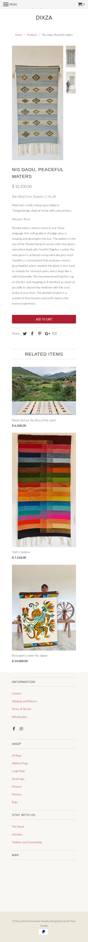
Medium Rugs (20, 763)
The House (18, 826)
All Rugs (17, 755)
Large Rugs (18, 771)
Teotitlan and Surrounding (27, 842)
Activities (17, 834)
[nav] (10, 4)
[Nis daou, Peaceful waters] (37, 103)
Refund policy (20, 717)
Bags (15, 802)
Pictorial (16, 786)
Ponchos (17, 794)
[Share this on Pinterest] (39, 333)
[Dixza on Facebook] (14, 728)
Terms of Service (21, 709)
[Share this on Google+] (46, 333)
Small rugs (18, 779)
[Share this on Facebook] (31, 333)
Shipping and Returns (24, 701)
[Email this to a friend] (53, 333)
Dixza (44, 17)
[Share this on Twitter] (24, 333)
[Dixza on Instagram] (21, 728)
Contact (16, 693)
